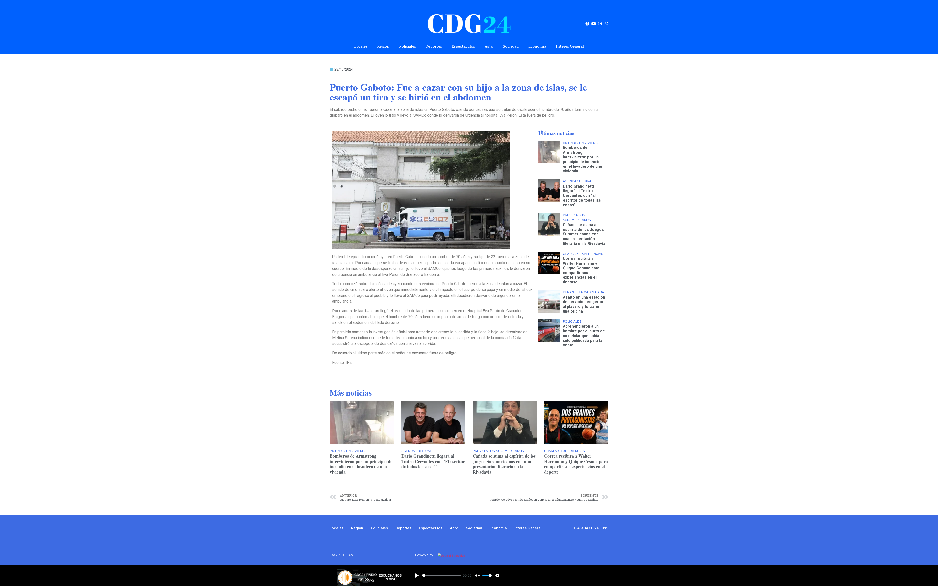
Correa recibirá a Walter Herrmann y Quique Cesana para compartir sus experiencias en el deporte (581, 270)
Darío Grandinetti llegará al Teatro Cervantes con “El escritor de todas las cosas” (582, 195)
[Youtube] (594, 24)
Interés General (570, 46)
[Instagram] (600, 24)
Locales (360, 46)
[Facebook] (587, 24)
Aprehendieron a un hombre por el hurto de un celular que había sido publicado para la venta (584, 335)
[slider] (441, 575)
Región (383, 46)
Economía (537, 46)
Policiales (407, 46)
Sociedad (511, 46)
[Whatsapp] (606, 24)
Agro (489, 46)
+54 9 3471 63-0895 (590, 528)
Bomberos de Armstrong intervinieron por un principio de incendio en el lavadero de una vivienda (582, 159)
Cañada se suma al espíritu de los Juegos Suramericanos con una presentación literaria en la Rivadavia (584, 234)
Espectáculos (463, 46)
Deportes (434, 46)
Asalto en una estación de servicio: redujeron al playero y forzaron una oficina (584, 304)
